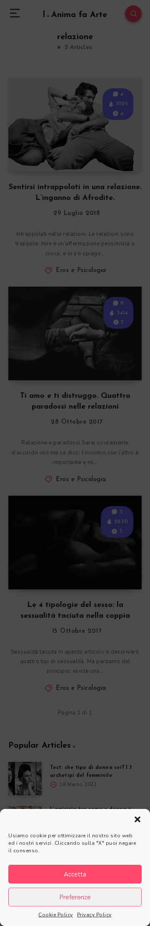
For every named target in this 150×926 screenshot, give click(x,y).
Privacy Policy (94, 914)
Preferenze (75, 897)
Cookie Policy (55, 914)
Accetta (75, 874)
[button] (137, 819)
